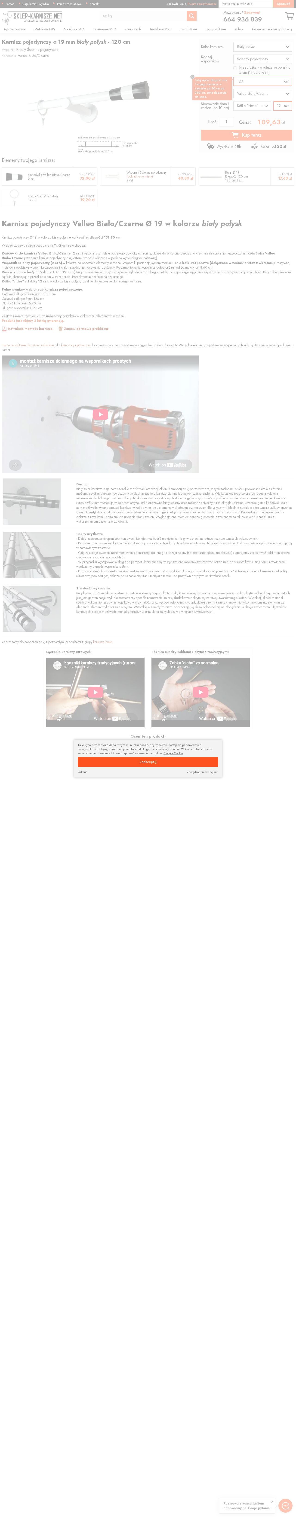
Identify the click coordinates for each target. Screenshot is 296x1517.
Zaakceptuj (148, 761)
